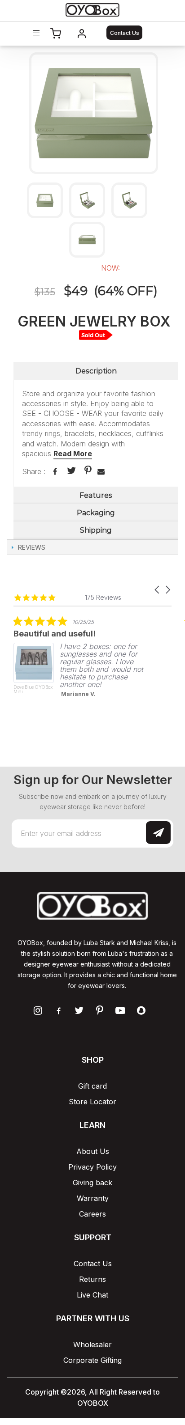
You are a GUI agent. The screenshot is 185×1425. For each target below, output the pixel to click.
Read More (72, 453)
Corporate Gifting (92, 1360)
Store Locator (92, 1101)
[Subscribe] (158, 832)
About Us (92, 1151)
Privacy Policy (92, 1166)
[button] (158, 590)
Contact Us (124, 33)
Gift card (92, 1085)
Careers (92, 1213)
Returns (92, 1279)
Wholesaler (92, 1344)
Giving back (92, 1182)
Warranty (93, 1198)
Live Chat (92, 1294)
